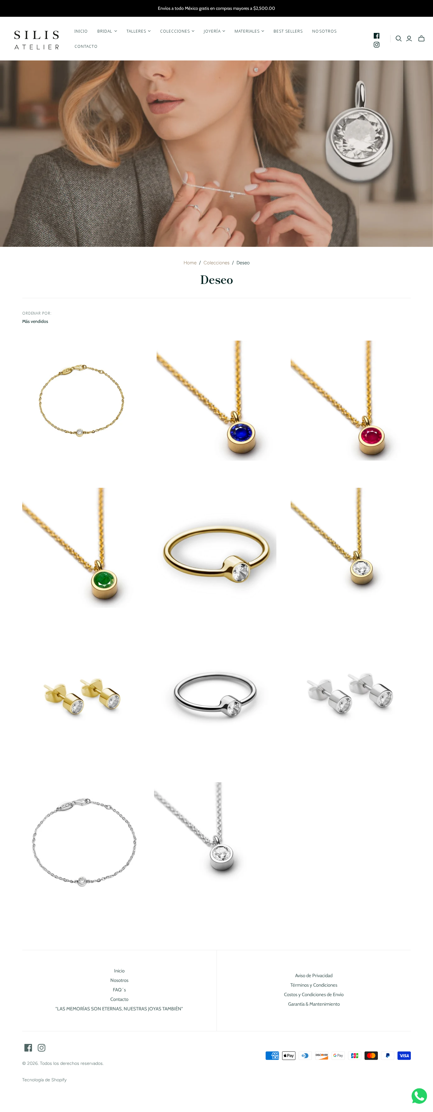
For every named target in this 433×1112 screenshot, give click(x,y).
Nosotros (324, 31)
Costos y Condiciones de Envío (314, 994)
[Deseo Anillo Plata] (217, 695)
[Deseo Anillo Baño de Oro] (217, 548)
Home (190, 263)
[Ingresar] (409, 38)
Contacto (86, 46)
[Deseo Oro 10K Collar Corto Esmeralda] (82, 548)
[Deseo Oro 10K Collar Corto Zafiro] (217, 401)
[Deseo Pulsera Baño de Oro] (82, 401)
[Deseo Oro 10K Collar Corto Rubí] (351, 401)
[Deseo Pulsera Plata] (82, 842)
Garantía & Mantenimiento (314, 1004)
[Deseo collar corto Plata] (214, 842)
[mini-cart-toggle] (421, 38)
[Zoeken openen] (399, 38)
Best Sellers (288, 31)
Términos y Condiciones (313, 985)
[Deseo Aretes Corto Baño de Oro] (82, 695)
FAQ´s (119, 990)
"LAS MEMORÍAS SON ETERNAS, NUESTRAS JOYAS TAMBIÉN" (119, 1009)
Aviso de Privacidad (314, 975)
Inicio (81, 31)
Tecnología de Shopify (44, 1080)
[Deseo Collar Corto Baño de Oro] (351, 548)
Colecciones (216, 263)
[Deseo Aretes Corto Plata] (351, 695)
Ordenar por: (37, 313)
